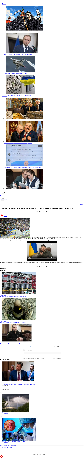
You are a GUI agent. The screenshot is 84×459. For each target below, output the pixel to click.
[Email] (47, 211)
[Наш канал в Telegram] (41, 452)
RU (83, 204)
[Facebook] (44, 211)
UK (80, 204)
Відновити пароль (4, 199)
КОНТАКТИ (13, 445)
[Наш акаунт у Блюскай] (37, 452)
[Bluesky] (40, 211)
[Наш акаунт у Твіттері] (34, 452)
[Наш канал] (47, 452)
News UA (5, 216)
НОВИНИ (4, 4)
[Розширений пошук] (3, 193)
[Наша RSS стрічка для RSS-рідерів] (49, 452)
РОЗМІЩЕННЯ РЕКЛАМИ (7, 447)
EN (81, 204)
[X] (37, 211)
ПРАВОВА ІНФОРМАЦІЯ (5, 445)
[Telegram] (42, 211)
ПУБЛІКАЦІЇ (4, 96)
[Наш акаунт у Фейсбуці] (39, 452)
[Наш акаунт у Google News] (44, 452)
